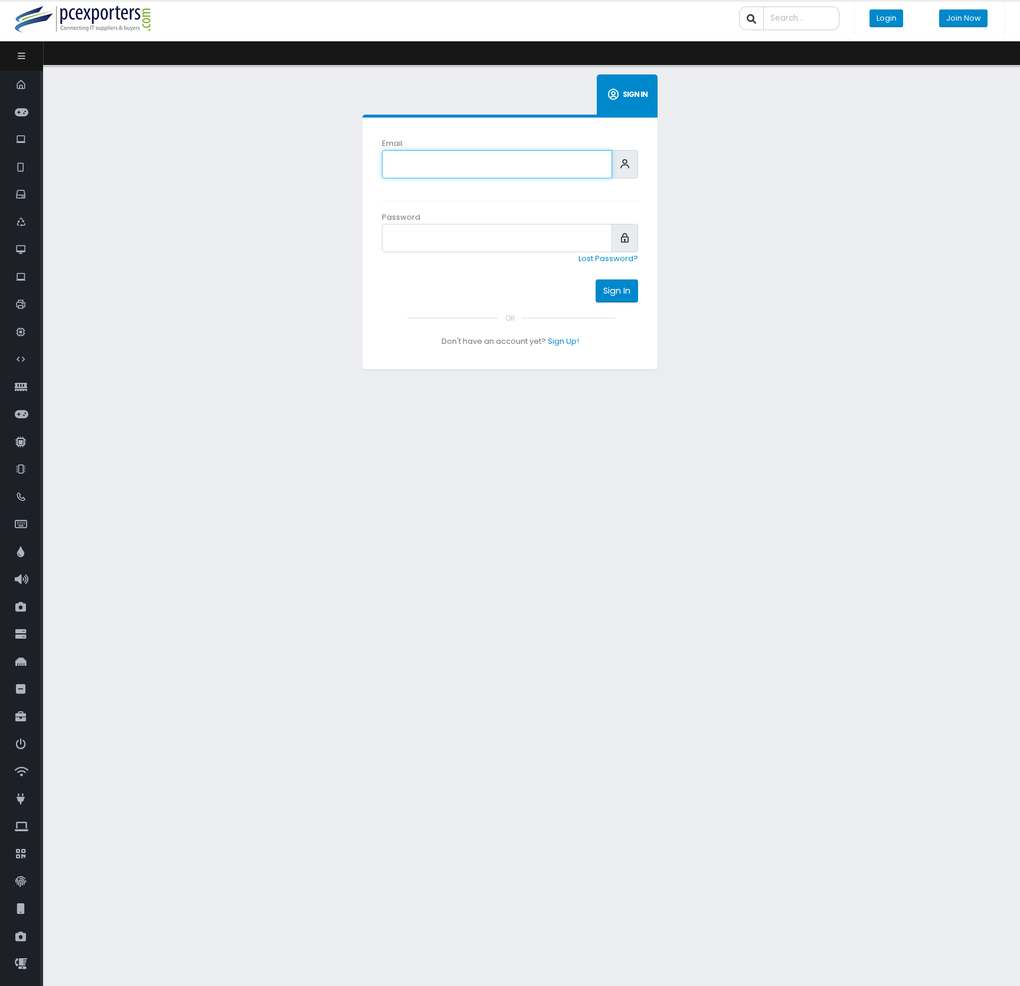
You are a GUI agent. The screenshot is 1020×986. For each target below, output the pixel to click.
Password (401, 217)
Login (887, 18)
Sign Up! (563, 341)
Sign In (616, 291)
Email (392, 143)
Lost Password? (608, 258)
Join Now (963, 18)
